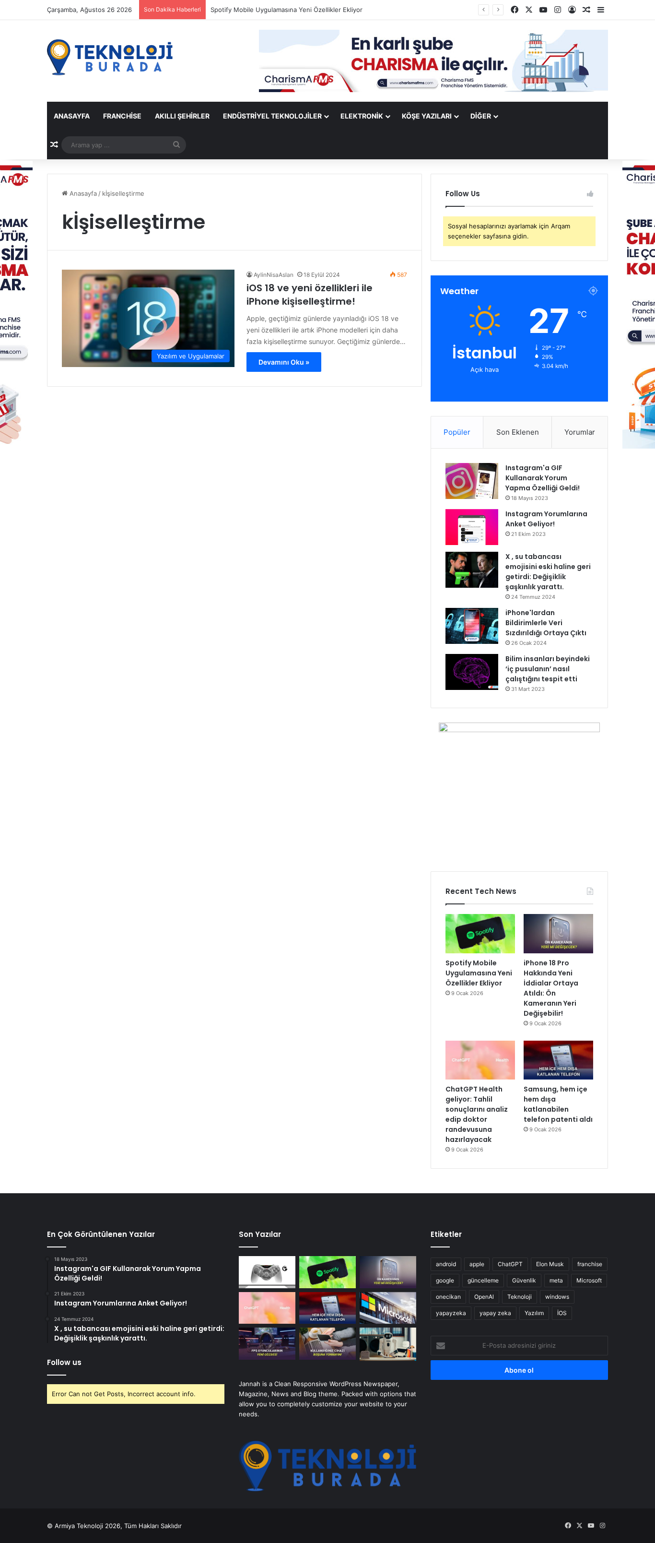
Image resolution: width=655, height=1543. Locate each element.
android (446, 1264)
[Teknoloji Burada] (110, 57)
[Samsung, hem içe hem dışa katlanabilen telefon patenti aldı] (558, 1060)
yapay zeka (495, 1313)
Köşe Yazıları (427, 116)
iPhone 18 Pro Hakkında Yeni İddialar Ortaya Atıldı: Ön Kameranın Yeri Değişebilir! (551, 988)
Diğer (480, 116)
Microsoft (589, 1280)
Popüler (457, 432)
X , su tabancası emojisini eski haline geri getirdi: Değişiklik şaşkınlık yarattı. (548, 572)
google (445, 1280)
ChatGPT (510, 1264)
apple (476, 1264)
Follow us (64, 1362)
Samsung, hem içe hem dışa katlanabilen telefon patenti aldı (558, 1104)
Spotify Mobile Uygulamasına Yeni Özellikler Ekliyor (478, 973)
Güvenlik (524, 1280)
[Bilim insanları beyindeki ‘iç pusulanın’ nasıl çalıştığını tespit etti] (471, 672)
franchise (589, 1264)
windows (557, 1296)
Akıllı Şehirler (182, 116)
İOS (562, 1313)
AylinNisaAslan (273, 274)
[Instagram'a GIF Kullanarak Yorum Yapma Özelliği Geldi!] (471, 481)
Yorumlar (579, 432)
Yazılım (534, 1313)
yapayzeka (451, 1313)
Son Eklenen (517, 432)
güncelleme (483, 1280)
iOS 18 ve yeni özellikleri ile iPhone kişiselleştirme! (309, 294)
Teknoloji (519, 1296)
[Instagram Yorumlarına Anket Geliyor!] (471, 527)
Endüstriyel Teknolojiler (272, 116)
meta (556, 1280)
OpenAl (484, 1296)
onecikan (448, 1296)
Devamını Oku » (283, 362)
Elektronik (361, 116)
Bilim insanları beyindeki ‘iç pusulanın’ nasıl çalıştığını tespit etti (547, 669)
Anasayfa (72, 116)
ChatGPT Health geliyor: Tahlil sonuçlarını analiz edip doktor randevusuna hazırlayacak (476, 1114)
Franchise (122, 116)
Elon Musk (550, 1264)
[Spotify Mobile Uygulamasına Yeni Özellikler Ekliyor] (480, 933)
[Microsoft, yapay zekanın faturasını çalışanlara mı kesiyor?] (388, 1308)
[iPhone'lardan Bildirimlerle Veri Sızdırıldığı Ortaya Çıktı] (471, 626)
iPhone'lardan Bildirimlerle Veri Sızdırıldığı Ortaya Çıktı (545, 623)
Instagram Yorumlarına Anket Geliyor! (546, 519)
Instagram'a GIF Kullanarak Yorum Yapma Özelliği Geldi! (542, 478)
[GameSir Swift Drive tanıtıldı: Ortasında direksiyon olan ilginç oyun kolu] (267, 1272)
